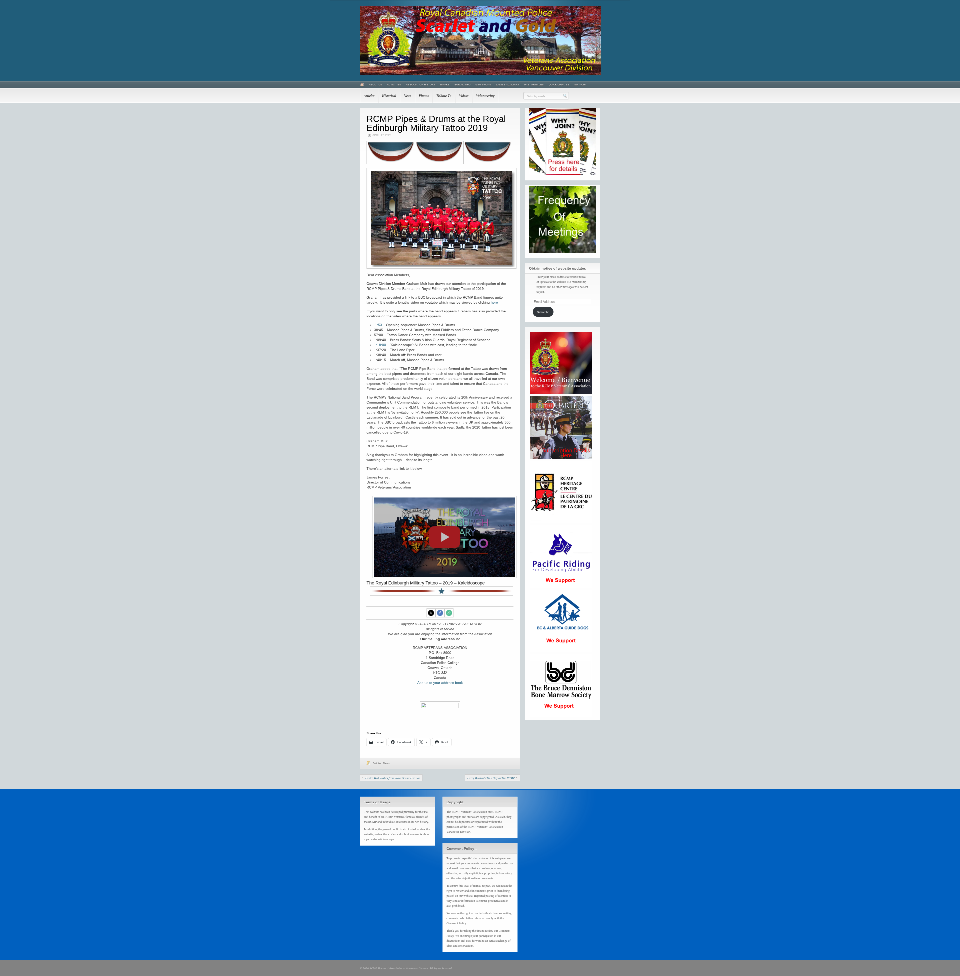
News (407, 95)
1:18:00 (380, 345)
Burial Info (462, 84)
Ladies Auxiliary (507, 84)
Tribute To (444, 95)
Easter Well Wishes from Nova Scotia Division (392, 778)
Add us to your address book (440, 683)
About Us (375, 84)
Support (580, 84)
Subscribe (543, 312)
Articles (369, 95)
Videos (463, 95)
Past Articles (534, 84)
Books (445, 84)
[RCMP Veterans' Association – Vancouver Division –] (480, 73)
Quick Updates (559, 84)
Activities (394, 84)
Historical (389, 95)
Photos (424, 95)
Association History (420, 84)
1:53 (378, 325)
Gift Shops (483, 84)
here (494, 302)
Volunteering (485, 95)
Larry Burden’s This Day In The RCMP (491, 778)
